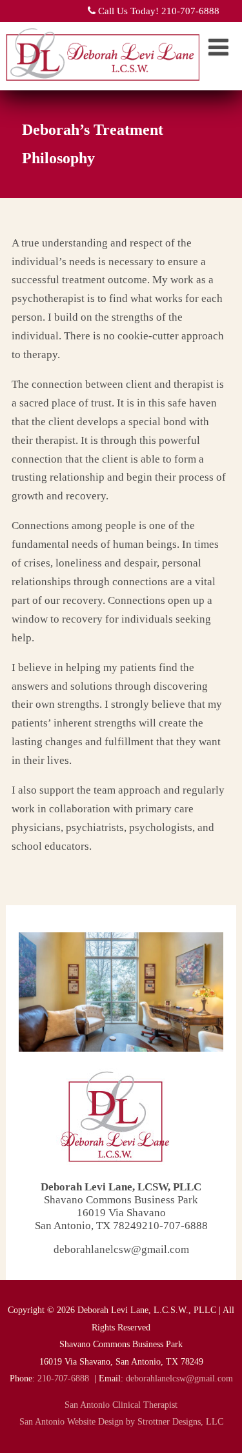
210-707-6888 (63, 1378)
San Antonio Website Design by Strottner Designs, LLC (121, 1422)
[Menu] (218, 47)
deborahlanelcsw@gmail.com (121, 1249)
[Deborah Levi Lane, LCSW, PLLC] (102, 83)
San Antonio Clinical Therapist (121, 1405)
